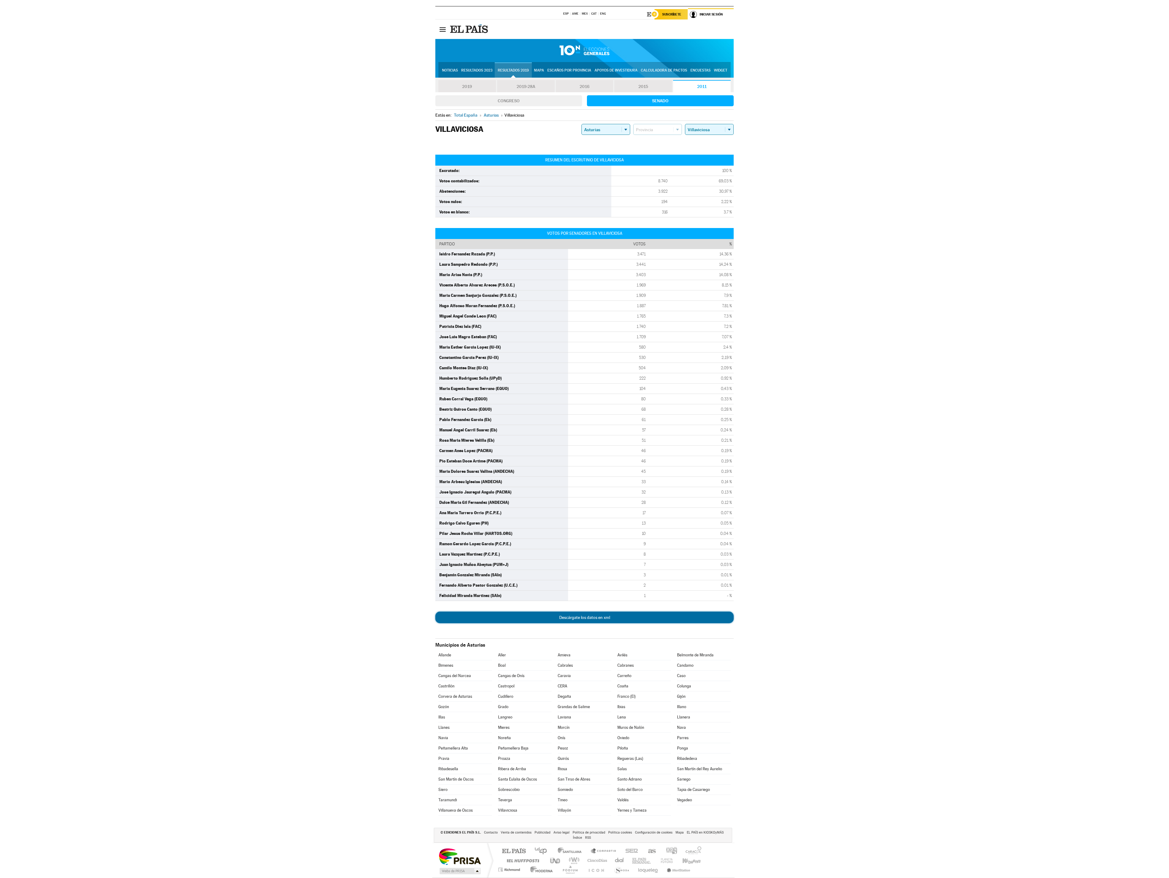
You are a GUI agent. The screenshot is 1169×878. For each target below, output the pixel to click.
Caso (681, 675)
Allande (444, 655)
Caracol (691, 851)
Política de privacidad (589, 832)
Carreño (624, 675)
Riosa (562, 769)
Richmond (510, 869)
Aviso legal (561, 832)
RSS (588, 838)
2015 (643, 86)
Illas (441, 717)
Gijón (681, 696)
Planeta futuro (664, 860)
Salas (622, 769)
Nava (681, 727)
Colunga (684, 686)
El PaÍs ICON (596, 869)
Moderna (540, 869)
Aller (502, 655)
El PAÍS (514, 851)
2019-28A (526, 86)
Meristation (677, 869)
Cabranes (625, 665)
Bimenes (445, 665)
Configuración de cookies (653, 832)
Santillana (571, 851)
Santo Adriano (629, 779)
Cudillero (505, 696)
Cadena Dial (619, 860)
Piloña (622, 748)
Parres (683, 738)
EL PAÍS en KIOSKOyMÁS (705, 832)
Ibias (621, 706)
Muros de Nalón (630, 727)
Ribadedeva (687, 758)
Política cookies (620, 832)
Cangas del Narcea (454, 675)
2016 (584, 86)
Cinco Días (596, 860)
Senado (660, 100)
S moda (621, 869)
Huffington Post (522, 860)
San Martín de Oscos (456, 779)
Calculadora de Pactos (664, 70)
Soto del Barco (630, 789)
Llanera (683, 717)
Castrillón (446, 686)
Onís (561, 738)
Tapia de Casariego (693, 789)
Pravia (443, 758)
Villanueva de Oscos (455, 810)
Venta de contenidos (516, 832)
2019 (467, 86)
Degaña (564, 696)
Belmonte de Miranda (695, 655)
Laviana (564, 717)
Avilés (622, 655)
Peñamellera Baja (513, 748)
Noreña (504, 738)
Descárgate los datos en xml (584, 617)
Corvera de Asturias (455, 696)
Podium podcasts (570, 869)
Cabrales (565, 665)
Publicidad (542, 832)
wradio (573, 860)
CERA (562, 686)
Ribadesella (448, 769)
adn (669, 851)
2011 (702, 86)
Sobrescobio (509, 789)
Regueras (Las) (630, 758)
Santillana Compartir (603, 851)
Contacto (491, 832)
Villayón (564, 810)
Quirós (563, 758)
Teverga (505, 800)
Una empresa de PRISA (460, 856)
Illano (681, 706)
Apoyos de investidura (616, 70)
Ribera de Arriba (512, 769)
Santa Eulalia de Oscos (517, 779)
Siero (443, 789)
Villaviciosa (507, 810)
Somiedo (565, 789)
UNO (555, 860)
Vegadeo (684, 800)
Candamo (685, 665)
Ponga (682, 748)
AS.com (649, 851)
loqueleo (648, 869)
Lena (621, 717)
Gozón (443, 706)
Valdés (623, 800)
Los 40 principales (543, 851)
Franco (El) (626, 696)
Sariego (683, 779)
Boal (502, 665)
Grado (503, 706)
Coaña (622, 686)
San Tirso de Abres (574, 779)
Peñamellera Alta (453, 748)
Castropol (506, 686)
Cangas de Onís (511, 675)
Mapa (539, 70)
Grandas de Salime (574, 706)
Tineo (562, 800)
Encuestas (700, 70)
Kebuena (686, 860)
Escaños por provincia (569, 70)
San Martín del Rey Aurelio (699, 769)
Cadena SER (630, 851)
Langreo (505, 717)
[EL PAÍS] (470, 29)
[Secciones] (442, 29)
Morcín (564, 727)
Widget (720, 70)
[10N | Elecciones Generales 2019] (584, 50)
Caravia (564, 675)
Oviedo (623, 738)
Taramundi (447, 800)
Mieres (504, 727)
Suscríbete (671, 14)
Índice (577, 838)
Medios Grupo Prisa (459, 871)
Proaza (504, 758)
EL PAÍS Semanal (642, 860)
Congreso (509, 100)
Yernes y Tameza (632, 810)
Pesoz (563, 748)
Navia (443, 738)
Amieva (564, 655)
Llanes (444, 727)
